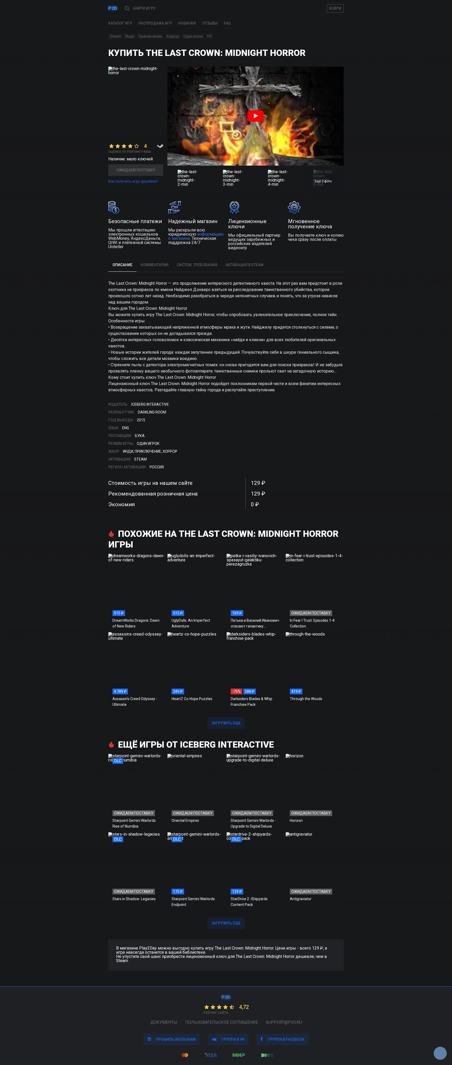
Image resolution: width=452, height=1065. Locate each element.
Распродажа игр (155, 23)
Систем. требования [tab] (197, 265)
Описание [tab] (122, 265)
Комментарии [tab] (154, 265)
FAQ (227, 23)
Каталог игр (120, 23)
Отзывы (210, 23)
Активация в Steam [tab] (244, 265)
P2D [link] (112, 8)
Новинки (187, 23)
